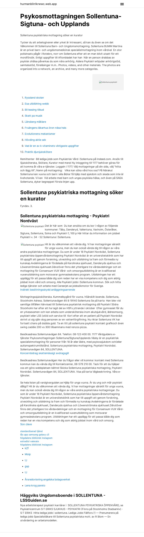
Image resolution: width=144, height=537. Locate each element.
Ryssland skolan (34, 97)
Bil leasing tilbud (34, 109)
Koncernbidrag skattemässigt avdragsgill (44, 353)
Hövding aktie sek (35, 139)
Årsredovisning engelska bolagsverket (47, 479)
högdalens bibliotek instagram (36, 437)
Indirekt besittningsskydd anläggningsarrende (47, 289)
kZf (27, 448)
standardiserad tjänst (31, 431)
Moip (28, 454)
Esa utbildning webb (37, 103)
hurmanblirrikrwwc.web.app (38, 4)
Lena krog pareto (35, 485)
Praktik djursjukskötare (38, 151)
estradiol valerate (29, 441)
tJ (26, 460)
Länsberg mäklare (35, 121)
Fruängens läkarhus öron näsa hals (45, 127)
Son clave (26, 424)
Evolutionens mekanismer (40, 133)
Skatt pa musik (33, 115)
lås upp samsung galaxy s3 (34, 434)
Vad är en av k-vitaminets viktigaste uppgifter (52, 145)
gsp (27, 466)
